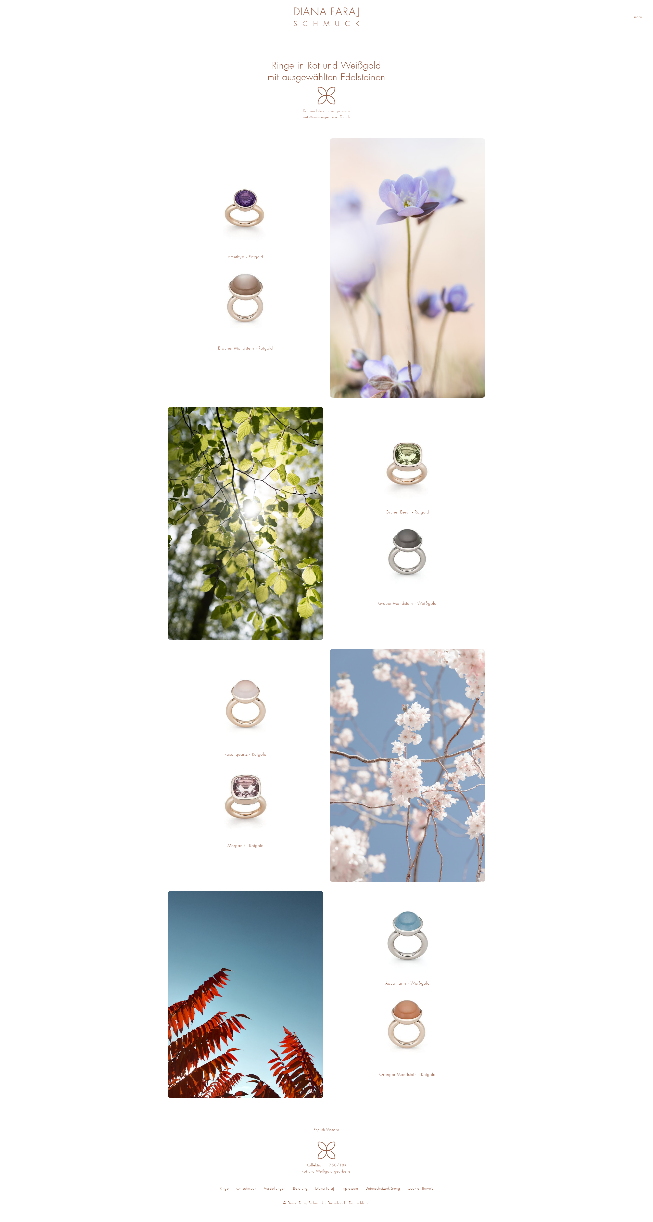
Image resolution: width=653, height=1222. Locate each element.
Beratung (300, 1188)
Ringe (224, 1188)
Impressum (350, 1188)
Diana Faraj (324, 1188)
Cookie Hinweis (420, 1188)
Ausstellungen (274, 1188)
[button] (640, 16)
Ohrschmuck (246, 1188)
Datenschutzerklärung (383, 1188)
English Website (326, 1129)
